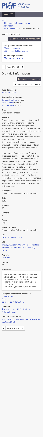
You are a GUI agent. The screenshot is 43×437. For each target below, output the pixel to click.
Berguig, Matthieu (9, 100)
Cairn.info (6, 257)
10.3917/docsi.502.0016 (12, 237)
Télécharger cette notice (27, 84)
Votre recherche (11, 28)
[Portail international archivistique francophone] (21, 5)
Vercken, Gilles (8, 105)
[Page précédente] (4, 67)
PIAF (4, 20)
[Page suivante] (23, 67)
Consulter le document (29, 79)
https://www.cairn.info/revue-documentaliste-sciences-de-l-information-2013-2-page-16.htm (21, 247)
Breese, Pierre (8, 103)
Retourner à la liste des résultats (25, 39)
